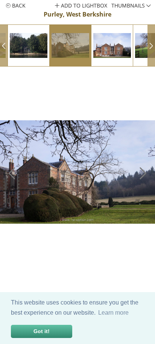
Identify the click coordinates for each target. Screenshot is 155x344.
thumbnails (128, 5)
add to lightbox (83, 5)
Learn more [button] (113, 312)
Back (18, 5)
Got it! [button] (41, 331)
